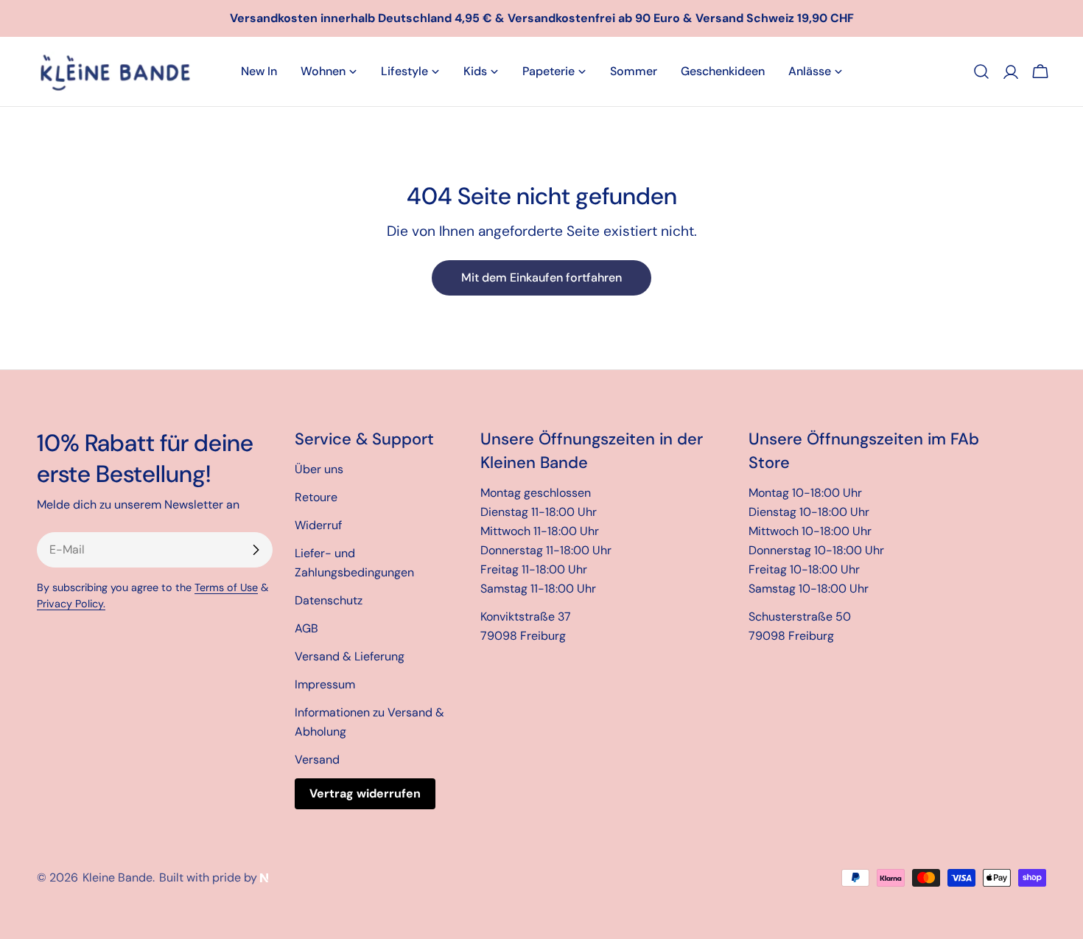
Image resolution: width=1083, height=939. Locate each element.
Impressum (325, 684)
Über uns (319, 469)
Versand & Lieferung (349, 656)
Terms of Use (226, 587)
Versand (317, 759)
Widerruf (318, 525)
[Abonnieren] (255, 549)
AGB (306, 628)
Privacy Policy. (71, 603)
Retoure (316, 497)
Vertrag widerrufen (365, 793)
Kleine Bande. (119, 877)
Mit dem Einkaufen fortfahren (541, 277)
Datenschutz (328, 600)
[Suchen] (981, 71)
